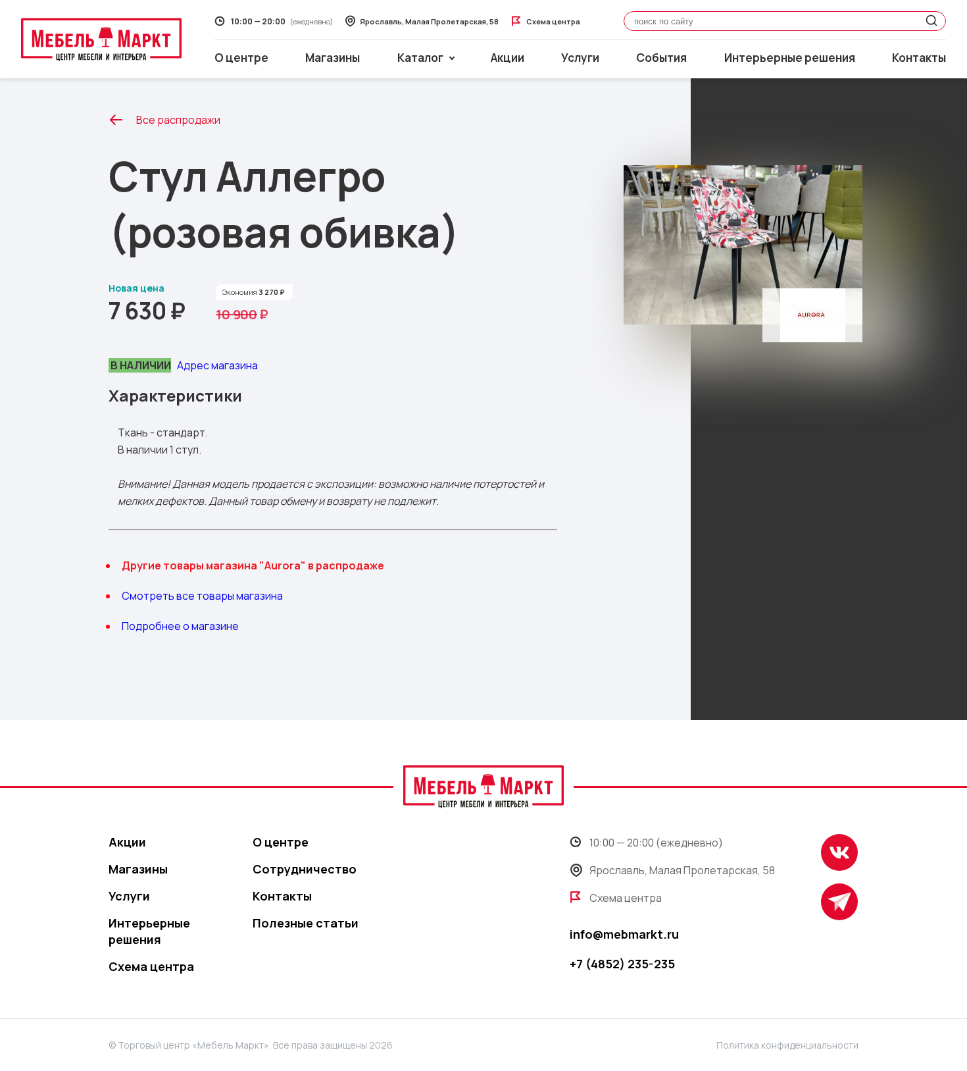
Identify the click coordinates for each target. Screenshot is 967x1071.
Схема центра (151, 966)
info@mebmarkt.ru (624, 934)
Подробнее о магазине (180, 626)
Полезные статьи (306, 923)
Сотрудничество (305, 869)
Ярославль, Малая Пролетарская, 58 (682, 870)
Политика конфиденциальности (787, 1045)
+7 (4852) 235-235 (622, 964)
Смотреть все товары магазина (202, 595)
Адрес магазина (217, 365)
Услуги (580, 57)
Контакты (919, 57)
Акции (507, 57)
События (661, 57)
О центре (241, 57)
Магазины (332, 57)
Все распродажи (178, 120)
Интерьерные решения (789, 57)
